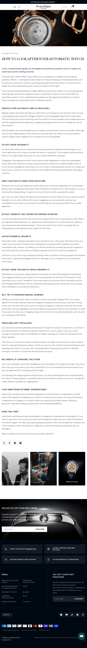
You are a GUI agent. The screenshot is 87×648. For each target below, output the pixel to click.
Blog (25, 596)
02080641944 (6, 640)
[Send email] (20, 444)
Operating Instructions (28, 581)
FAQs (25, 586)
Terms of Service (9, 602)
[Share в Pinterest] (15, 444)
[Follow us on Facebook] (83, 614)
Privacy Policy (45, 630)
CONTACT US (31, 549)
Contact (27, 602)
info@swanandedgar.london (11, 637)
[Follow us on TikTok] (72, 614)
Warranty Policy (9, 592)
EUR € (6, 615)
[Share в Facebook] (9, 444)
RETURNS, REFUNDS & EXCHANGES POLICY (10, 587)
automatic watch (10, 53)
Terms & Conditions (29, 630)
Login (65, 7)
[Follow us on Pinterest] (77, 614)
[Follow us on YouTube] (66, 614)
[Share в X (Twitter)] (4, 444)
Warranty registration (7, 597)
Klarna (26, 592)
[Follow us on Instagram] (61, 614)
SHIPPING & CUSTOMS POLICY (10, 581)
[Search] (19, 7)
